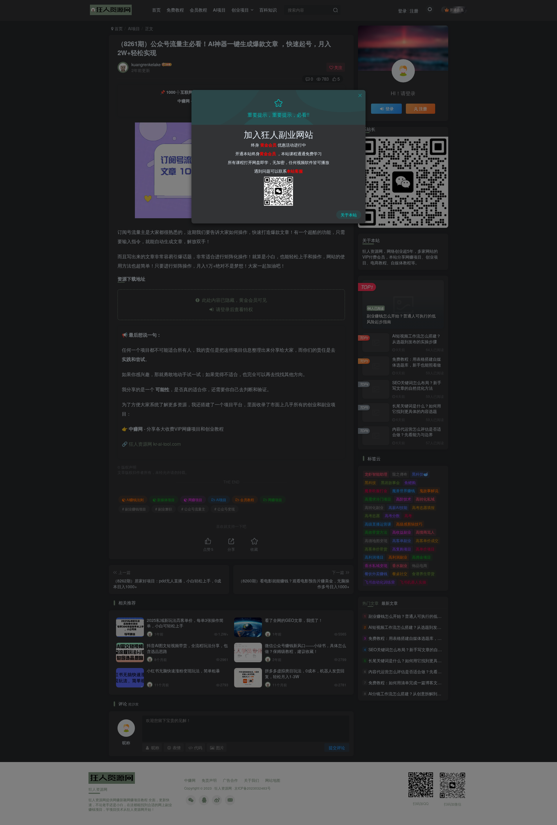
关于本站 (349, 215)
